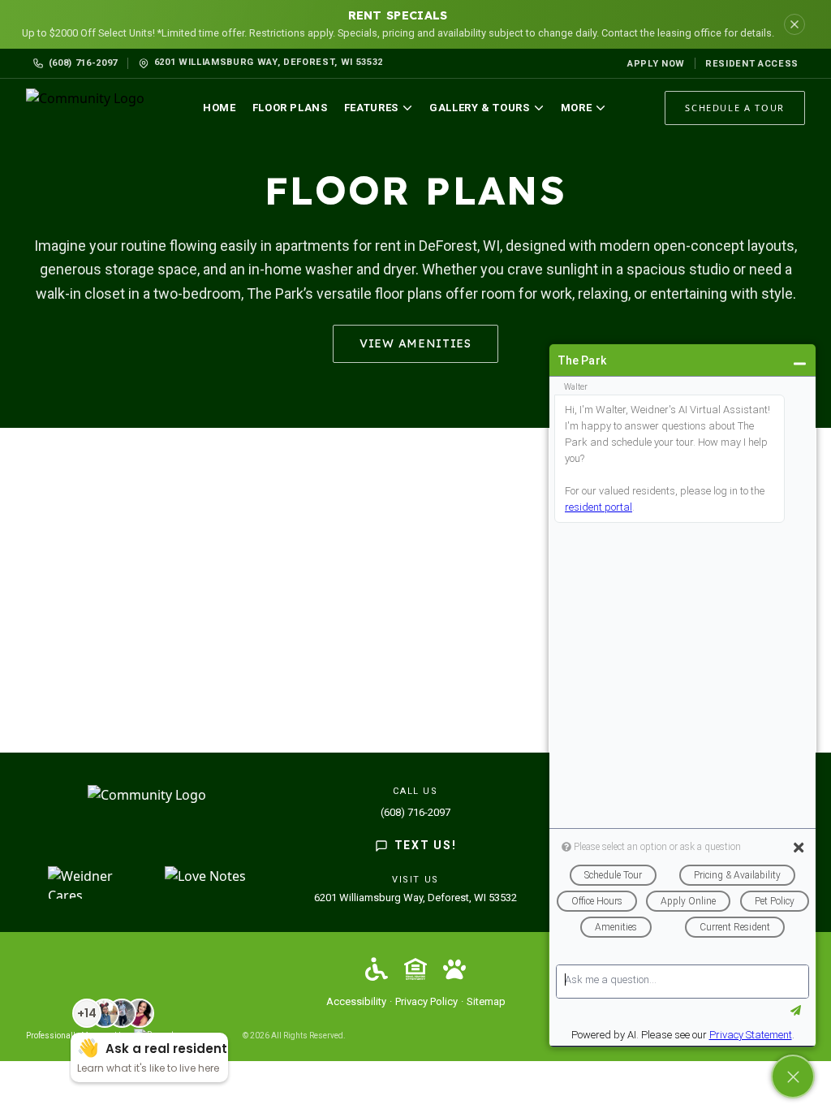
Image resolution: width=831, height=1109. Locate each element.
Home (219, 107)
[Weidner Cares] (96, 882)
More (576, 107)
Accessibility (356, 1001)
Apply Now (656, 63)
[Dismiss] (794, 24)
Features (371, 107)
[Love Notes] (205, 882)
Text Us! (425, 845)
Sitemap (486, 1001)
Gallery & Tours (479, 107)
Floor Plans (290, 107)
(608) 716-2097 (83, 63)
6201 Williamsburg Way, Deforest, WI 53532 (415, 897)
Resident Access (752, 63)
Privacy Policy (426, 1001)
